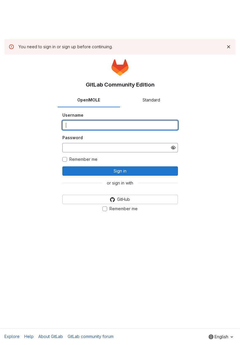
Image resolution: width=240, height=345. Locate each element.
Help (29, 336)
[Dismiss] (228, 46)
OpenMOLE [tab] (88, 99)
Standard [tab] (151, 99)
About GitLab (50, 336)
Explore (12, 336)
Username (72, 115)
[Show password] (173, 147)
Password (72, 137)
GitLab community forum (91, 336)
